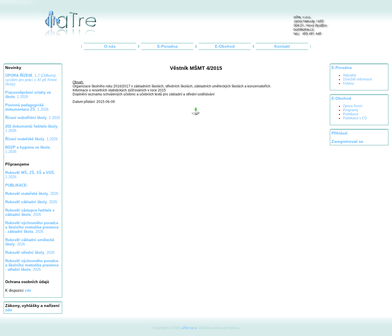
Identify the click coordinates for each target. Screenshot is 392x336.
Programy (350, 110)
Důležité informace (357, 79)
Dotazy (348, 83)
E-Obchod (225, 46)
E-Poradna (167, 46)
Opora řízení (352, 106)
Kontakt (282, 46)
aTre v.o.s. (189, 328)
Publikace (350, 114)
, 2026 (31, 193)
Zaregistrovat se (347, 141)
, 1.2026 (26, 107)
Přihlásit (339, 133)
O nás (110, 46)
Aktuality (349, 75)
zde (8, 310)
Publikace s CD (355, 118)
